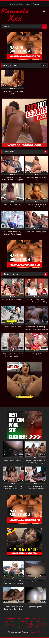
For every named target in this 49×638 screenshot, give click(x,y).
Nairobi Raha (29, 619)
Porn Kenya (22, 621)
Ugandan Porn (36, 632)
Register (36, 4)
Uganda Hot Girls (13, 619)
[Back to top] (41, 631)
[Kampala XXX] (20, 15)
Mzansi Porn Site (26, 624)
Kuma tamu (10, 624)
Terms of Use (32, 627)
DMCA (20, 627)
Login (28, 4)
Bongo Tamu (36, 621)
